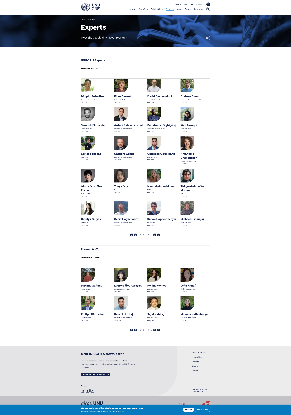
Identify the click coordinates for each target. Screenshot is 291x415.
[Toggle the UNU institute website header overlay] (208, 4)
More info (121, 411)
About (132, 9)
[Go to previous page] (135, 235)
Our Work (143, 9)
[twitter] (92, 391)
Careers (191, 4)
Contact (199, 4)
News (179, 9)
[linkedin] (83, 391)
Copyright (195, 361)
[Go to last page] (158, 235)
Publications (157, 9)
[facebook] (88, 391)
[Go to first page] (132, 235)
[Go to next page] (154, 235)
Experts (170, 9)
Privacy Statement (199, 352)
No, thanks (202, 409)
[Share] (208, 38)
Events (188, 9)
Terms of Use (197, 357)
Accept (188, 409)
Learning (198, 9)
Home (83, 19)
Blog (185, 4)
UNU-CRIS (91, 19)
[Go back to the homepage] (90, 10)
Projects (178, 4)
